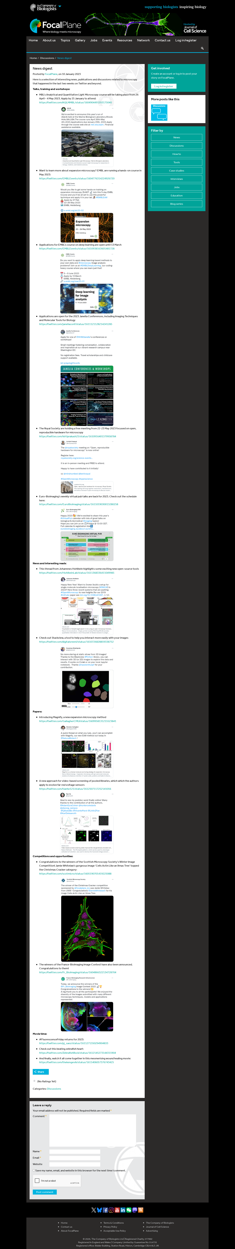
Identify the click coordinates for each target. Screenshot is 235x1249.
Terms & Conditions (113, 1222)
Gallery (80, 40)
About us (49, 40)
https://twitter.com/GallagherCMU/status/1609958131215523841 (77, 721)
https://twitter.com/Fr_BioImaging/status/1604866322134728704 (77, 972)
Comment (40, 1116)
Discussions (47, 58)
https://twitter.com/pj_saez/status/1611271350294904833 (73, 1043)
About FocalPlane (70, 1230)
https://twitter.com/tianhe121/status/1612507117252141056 (75, 788)
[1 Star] (34, 1080)
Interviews (177, 178)
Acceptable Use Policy (114, 1230)
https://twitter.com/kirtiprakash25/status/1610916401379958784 (77, 436)
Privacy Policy (110, 1226)
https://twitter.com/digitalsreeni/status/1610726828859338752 (76, 641)
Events (107, 40)
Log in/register (186, 40)
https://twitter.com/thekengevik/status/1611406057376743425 (76, 1062)
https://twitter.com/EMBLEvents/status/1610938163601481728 (76, 248)
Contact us (162, 40)
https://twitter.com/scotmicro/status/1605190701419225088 (75, 873)
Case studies (176, 170)
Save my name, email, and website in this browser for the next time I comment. (80, 1170)
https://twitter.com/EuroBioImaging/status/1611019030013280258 (78, 504)
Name (37, 1151)
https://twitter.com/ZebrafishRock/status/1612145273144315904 (77, 1052)
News (176, 137)
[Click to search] (202, 48)
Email (37, 1157)
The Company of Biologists (160, 1222)
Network (143, 40)
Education (177, 195)
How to (176, 154)
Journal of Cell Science (157, 1226)
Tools (176, 162)
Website (37, 1164)
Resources (124, 40)
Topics (65, 40)
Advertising (152, 1230)
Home (33, 40)
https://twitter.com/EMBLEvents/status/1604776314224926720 (76, 178)
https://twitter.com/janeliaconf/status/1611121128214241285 (75, 324)
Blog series (176, 203)
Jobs (93, 40)
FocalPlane (51, 74)
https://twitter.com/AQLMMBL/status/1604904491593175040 (75, 102)
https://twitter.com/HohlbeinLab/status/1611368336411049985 (76, 572)
